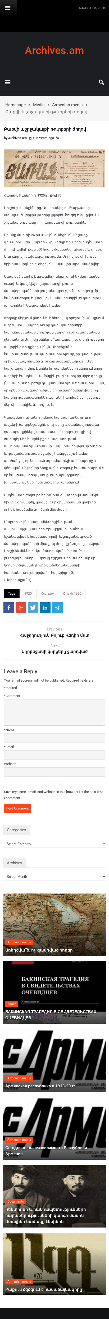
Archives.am (54, 50)
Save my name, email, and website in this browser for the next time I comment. (53, 795)
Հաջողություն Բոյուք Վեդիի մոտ (54, 635)
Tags (11, 593)
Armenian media (67, 104)
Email (9, 747)
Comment (12, 696)
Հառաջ (47, 593)
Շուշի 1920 (72, 593)
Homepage (15, 104)
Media (39, 104)
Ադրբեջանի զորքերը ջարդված (55, 651)
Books (11, 1004)
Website (10, 764)
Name (9, 730)
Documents (15, 1201)
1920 (28, 593)
